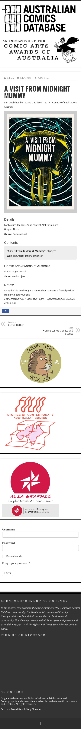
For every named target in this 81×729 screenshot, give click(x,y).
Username (8, 529)
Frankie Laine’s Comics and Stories (58, 331)
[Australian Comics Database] (40, 17)
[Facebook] (40, 723)
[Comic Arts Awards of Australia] (40, 49)
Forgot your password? (16, 563)
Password (8, 542)
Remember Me (14, 556)
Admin (10, 78)
